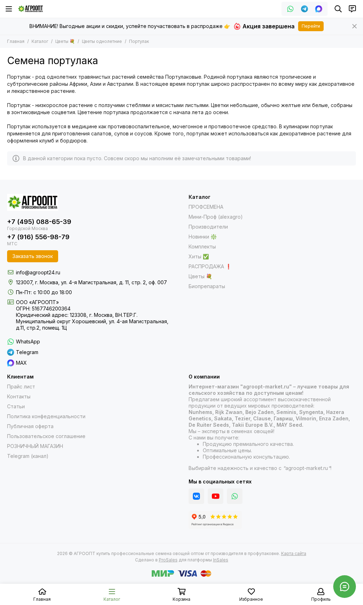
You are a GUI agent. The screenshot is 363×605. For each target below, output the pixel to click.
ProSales (168, 559)
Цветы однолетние (102, 41)
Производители (208, 227)
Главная (15, 41)
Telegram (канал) (28, 456)
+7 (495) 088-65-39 (39, 221)
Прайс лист (21, 386)
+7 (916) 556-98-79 (38, 237)
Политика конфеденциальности (46, 416)
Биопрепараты (207, 286)
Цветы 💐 (65, 41)
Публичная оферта (30, 426)
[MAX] (319, 9)
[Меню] (9, 9)
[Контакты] (352, 9)
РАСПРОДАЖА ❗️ (210, 266)
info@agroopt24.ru (38, 272)
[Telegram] (304, 9)
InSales (220, 559)
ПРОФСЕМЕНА (206, 207)
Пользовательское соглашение (46, 436)
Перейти (311, 26)
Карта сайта (293, 553)
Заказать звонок (32, 256)
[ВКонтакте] (196, 496)
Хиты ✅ (199, 256)
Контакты (18, 396)
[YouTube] (215, 496)
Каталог (40, 41)
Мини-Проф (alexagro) (216, 217)
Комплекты (202, 246)
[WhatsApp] (290, 9)
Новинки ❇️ (203, 237)
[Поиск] (338, 9)
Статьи (16, 406)
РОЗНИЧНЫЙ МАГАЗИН (35, 446)
